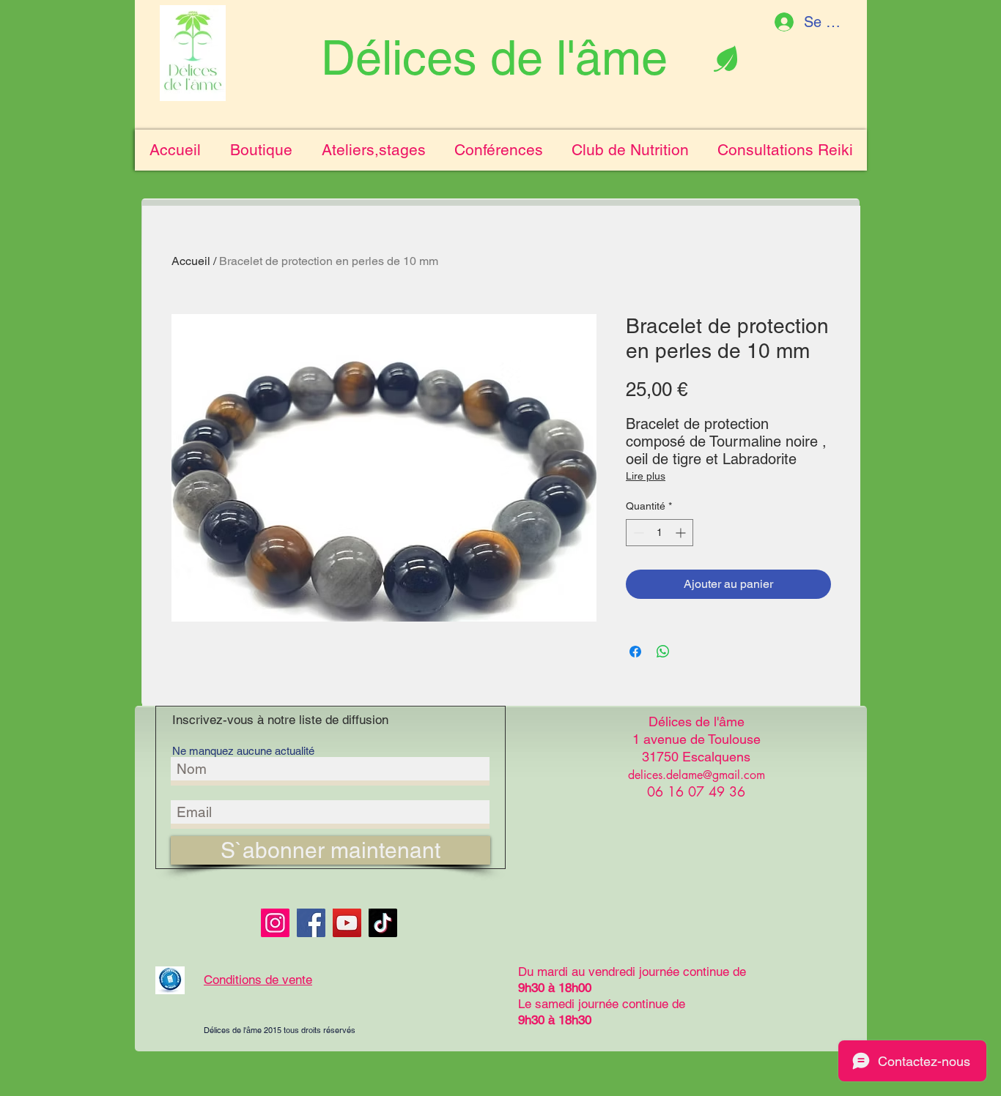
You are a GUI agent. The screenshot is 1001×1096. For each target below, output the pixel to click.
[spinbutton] (659, 532)
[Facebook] (311, 923)
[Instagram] (275, 923)
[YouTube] (347, 923)
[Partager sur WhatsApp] (663, 651)
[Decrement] (637, 532)
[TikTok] (383, 923)
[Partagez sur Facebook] (635, 651)
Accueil (190, 261)
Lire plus (645, 476)
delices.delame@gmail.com (696, 775)
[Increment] (682, 532)
